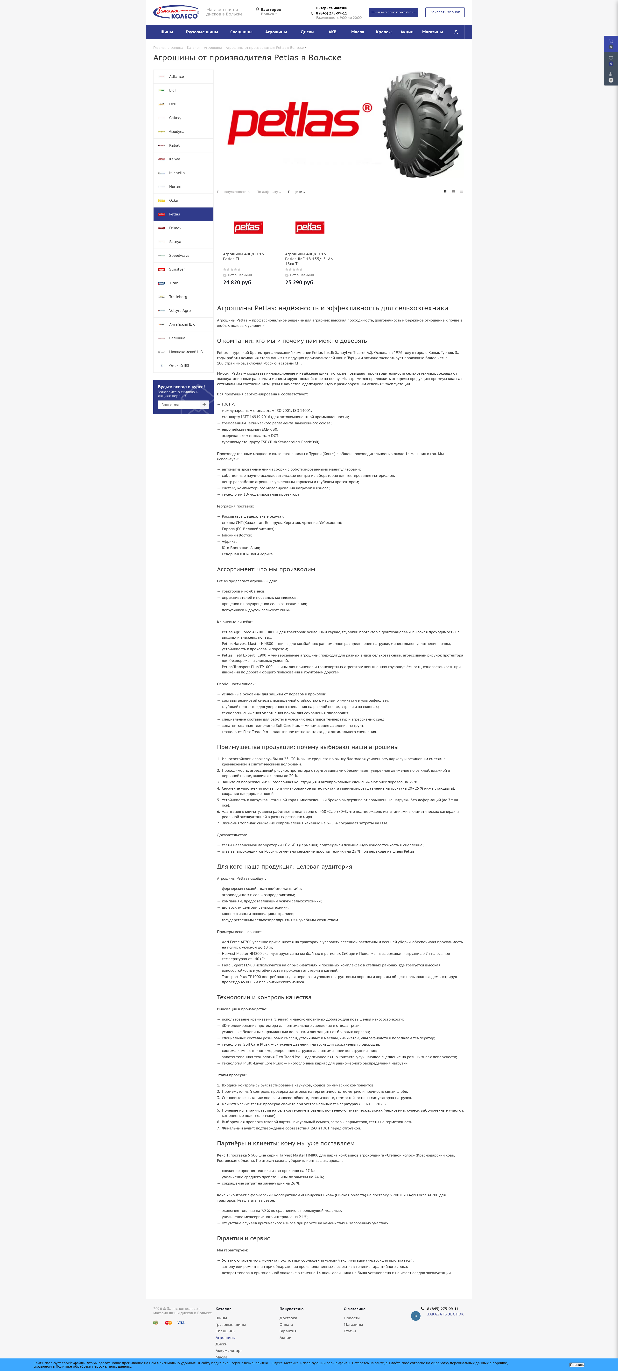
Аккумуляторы (229, 1350)
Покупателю (292, 1308)
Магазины (353, 1324)
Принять (577, 1365)
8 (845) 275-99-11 (331, 13)
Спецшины (226, 1330)
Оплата (286, 1324)
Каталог (223, 1308)
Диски (221, 1344)
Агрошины (226, 1337)
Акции (285, 1337)
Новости (352, 1317)
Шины (221, 1317)
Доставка (288, 1317)
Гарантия (288, 1330)
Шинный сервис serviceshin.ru (393, 12)
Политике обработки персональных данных (93, 1366)
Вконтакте (416, 1316)
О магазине (355, 1308)
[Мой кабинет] (456, 32)
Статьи (350, 1330)
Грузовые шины (231, 1324)
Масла (221, 1357)
